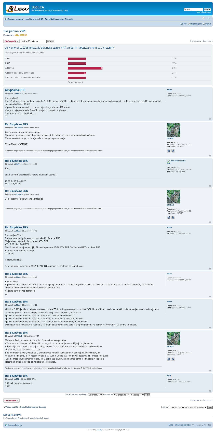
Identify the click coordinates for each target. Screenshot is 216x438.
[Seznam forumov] (18, 8)
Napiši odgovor (9, 40)
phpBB (99, 430)
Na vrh (210, 119)
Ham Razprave (31, 19)
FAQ (185, 24)
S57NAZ (18, 128)
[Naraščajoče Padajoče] (140, 394)
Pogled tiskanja (203, 18)
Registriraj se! (196, 24)
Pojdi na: (164, 407)
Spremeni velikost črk (208, 18)
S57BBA (23, 35)
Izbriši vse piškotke (183, 425)
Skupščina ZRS (14, 31)
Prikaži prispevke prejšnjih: (76, 394)
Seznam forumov (15, 19)
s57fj (17, 379)
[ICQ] (173, 151)
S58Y (17, 164)
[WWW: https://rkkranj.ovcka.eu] (168, 151)
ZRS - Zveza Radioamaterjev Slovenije (56, 19)
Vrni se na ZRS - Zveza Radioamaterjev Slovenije (25, 407)
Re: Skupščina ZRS (16, 124)
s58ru (17, 94)
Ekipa (171, 425)
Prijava (208, 24)
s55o (17, 35)
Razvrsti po (108, 394)
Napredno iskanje (204, 12)
